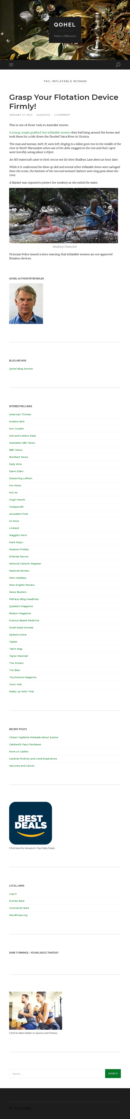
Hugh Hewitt (17, 499)
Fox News (15, 485)
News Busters (18, 592)
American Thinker (20, 414)
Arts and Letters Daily (22, 435)
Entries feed (16, 900)
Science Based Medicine (24, 620)
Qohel (65, 24)
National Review (19, 570)
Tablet (13, 641)
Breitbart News (18, 457)
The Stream (16, 663)
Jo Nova (14, 521)
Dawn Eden (16, 471)
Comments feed (19, 908)
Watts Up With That (21, 691)
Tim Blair (14, 670)
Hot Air (13, 492)
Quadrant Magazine (21, 606)
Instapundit (16, 506)
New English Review (22, 584)
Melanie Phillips (19, 549)
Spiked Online (18, 634)
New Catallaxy (17, 577)
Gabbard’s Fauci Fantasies (25, 744)
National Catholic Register (25, 563)
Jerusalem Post (18, 513)
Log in (13, 893)
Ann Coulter (16, 428)
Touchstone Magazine (22, 677)
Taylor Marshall (18, 656)
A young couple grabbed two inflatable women (40, 132)
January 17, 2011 (20, 114)
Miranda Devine (18, 556)
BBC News (15, 449)
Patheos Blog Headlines (24, 599)
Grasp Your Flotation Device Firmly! (63, 101)
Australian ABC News (22, 442)
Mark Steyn (16, 542)
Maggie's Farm (18, 535)
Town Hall (15, 684)
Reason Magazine (20, 613)
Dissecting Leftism (20, 478)
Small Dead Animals (21, 627)
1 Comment (62, 114)
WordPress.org (18, 915)
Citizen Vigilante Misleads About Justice (33, 737)
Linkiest (14, 528)
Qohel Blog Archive (21, 368)
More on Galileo (18, 751)
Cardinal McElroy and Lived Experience (33, 758)
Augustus (43, 114)
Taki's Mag (15, 648)
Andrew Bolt (17, 421)
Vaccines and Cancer (22, 765)
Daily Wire (15, 464)
